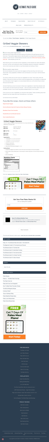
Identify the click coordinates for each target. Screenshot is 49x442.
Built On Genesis (21, 438)
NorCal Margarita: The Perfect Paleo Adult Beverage (24, 398)
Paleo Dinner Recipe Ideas (9, 301)
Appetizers (10, 174)
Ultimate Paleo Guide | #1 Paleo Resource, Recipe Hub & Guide (24, 7)
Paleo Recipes (25, 174)
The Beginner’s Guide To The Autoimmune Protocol (14, 245)
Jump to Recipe (20, 50)
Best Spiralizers (24, 413)
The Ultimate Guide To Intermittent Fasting (12, 250)
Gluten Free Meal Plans (24, 379)
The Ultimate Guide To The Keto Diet (11, 247)
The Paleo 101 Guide (24, 350)
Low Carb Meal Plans (24, 384)
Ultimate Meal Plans (31, 221)
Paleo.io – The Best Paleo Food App (11, 278)
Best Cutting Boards (24, 407)
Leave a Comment (26, 46)
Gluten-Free (17, 174)
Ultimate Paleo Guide (20, 221)
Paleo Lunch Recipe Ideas (9, 298)
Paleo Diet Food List (24, 355)
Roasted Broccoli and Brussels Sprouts (11, 113)
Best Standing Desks (24, 421)
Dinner (13, 174)
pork (4, 59)
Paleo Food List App (28, 433)
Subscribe (43, 32)
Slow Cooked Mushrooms (9, 117)
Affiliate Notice (37, 438)
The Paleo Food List (7, 281)
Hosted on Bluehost (29, 438)
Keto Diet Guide (24, 361)
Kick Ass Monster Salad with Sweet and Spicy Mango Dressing (17, 107)
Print (41, 131)
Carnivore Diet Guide (24, 366)
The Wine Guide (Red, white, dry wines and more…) (24, 387)
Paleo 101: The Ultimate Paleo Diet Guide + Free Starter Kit (16, 242)
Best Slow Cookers (24, 404)
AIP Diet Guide (24, 364)
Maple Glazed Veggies (8, 103)
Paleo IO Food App (24, 369)
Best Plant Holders (24, 423)
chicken (43, 57)
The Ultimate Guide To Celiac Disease (11, 257)
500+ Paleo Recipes (24, 353)
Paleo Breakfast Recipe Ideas (9, 296)
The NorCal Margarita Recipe (9, 288)
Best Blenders (24, 415)
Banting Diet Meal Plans (24, 381)
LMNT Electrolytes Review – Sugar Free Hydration (24, 389)
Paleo (21, 174)
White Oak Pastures (36, 57)
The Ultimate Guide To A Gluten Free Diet (12, 255)
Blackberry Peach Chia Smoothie (10, 110)
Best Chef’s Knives (24, 418)
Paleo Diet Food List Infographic (10, 283)
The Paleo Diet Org (24, 372)
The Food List (37, 433)
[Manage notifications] (3, 439)
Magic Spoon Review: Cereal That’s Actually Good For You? (24, 392)
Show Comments (24, 229)
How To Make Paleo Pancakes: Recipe (11, 286)
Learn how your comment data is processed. (31, 235)
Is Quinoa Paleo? (7, 291)
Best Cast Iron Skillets (24, 410)
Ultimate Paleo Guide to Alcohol (24, 395)
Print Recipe (29, 50)
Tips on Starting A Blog (8, 293)
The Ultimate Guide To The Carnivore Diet (12, 252)
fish (6, 59)
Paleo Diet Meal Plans (24, 358)
